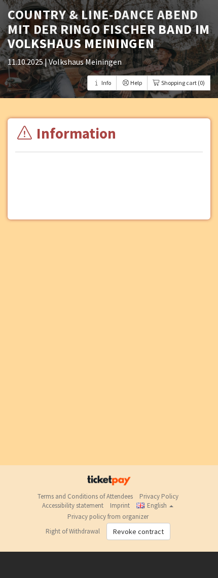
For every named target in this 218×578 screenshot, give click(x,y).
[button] (154, 505)
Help (135, 82)
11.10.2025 (26, 62)
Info (105, 82)
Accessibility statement (72, 505)
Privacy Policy (158, 496)
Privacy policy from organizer (108, 516)
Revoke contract (138, 531)
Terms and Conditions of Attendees (85, 496)
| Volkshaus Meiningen (83, 62)
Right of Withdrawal (73, 531)
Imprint (120, 505)
